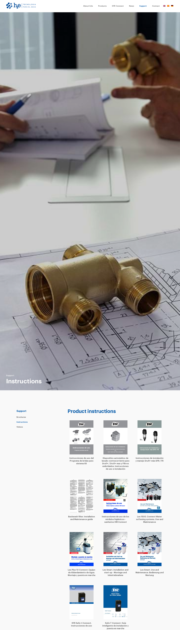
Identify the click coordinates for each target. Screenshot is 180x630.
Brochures (21, 417)
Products (102, 6)
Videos (20, 427)
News (131, 6)
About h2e (88, 6)
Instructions (22, 422)
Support (143, 6)
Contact (156, 6)
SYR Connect (118, 6)
